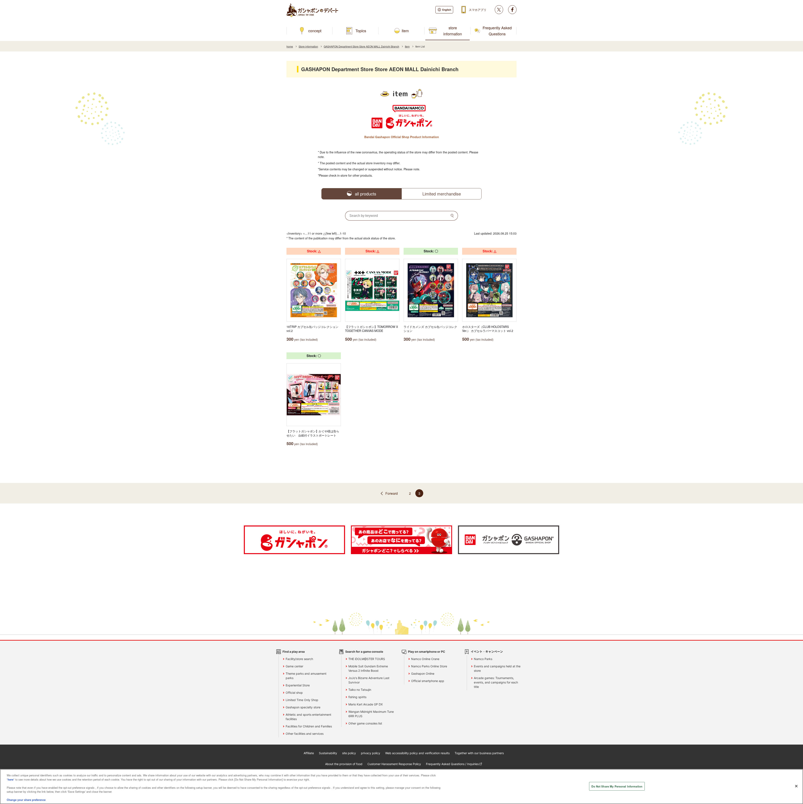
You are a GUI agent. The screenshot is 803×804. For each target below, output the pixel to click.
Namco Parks (483, 659)
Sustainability (328, 753)
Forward (391, 493)
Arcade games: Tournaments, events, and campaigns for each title (496, 682)
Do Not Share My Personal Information (616, 786)
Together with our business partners (479, 753)
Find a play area (294, 651)
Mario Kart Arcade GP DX (365, 704)
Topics (360, 30)
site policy (349, 753)
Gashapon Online (422, 673)
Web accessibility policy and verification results (417, 753)
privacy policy (370, 753)
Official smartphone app (427, 681)
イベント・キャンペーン (487, 651)
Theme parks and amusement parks (306, 676)
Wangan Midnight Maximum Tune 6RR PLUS (371, 714)
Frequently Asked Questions (497, 30)
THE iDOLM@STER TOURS (366, 659)
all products (365, 194)
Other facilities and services (305, 733)
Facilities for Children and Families (309, 726)
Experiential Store (298, 685)
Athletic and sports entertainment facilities (308, 717)
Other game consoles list (365, 723)
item (405, 30)
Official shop (294, 692)
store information (452, 30)
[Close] (796, 786)
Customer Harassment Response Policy (394, 764)
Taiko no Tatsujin (359, 689)
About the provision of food (343, 764)
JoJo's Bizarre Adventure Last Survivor (368, 680)
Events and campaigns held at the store (497, 668)
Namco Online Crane (425, 659)
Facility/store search (299, 659)
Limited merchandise (441, 194)
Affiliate (309, 753)
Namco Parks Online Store (429, 666)
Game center (294, 666)
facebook (512, 9)
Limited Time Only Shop (302, 700)
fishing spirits (357, 697)
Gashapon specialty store (303, 707)
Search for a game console (364, 651)
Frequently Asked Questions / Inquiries (452, 764)
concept (314, 30)
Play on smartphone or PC (426, 651)
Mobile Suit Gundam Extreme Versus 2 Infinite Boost (368, 668)
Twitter (499, 9)
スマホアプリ (477, 10)
